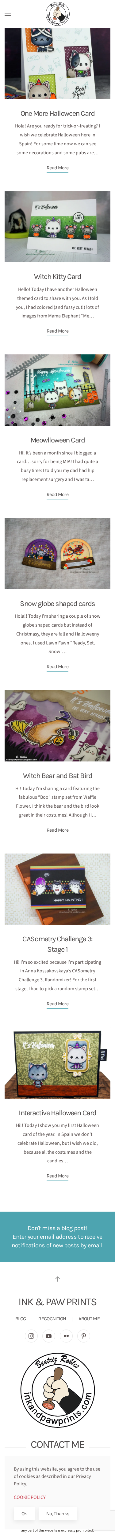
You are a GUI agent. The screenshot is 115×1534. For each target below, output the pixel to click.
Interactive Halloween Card (57, 1112)
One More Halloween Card (58, 113)
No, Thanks (57, 1513)
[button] (8, 14)
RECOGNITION (52, 1319)
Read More (57, 168)
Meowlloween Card (57, 440)
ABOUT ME (89, 1319)
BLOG (20, 1319)
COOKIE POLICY (30, 1497)
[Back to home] (57, 14)
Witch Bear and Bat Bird (57, 775)
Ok (24, 1513)
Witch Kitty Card (57, 276)
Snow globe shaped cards (57, 603)
